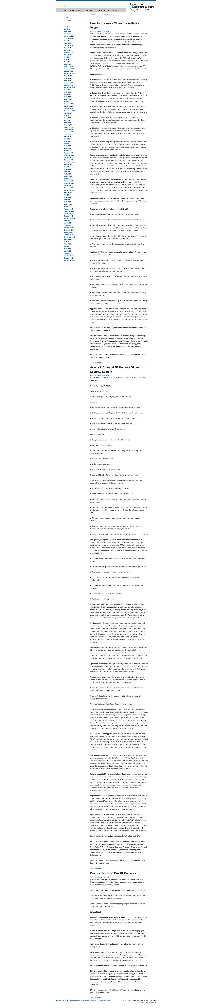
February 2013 (68, 253)
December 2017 (69, 129)
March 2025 (68, 34)
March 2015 (68, 204)
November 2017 (69, 132)
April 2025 (67, 31)
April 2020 (67, 80)
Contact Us (107, 1000)
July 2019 (67, 90)
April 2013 (67, 249)
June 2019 (67, 92)
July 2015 (67, 195)
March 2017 (68, 148)
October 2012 (68, 258)
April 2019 (67, 97)
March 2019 (68, 99)
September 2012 (69, 260)
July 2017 (67, 139)
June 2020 (67, 78)
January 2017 (68, 153)
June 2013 (67, 244)
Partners (106, 10)
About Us (63, 1000)
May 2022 (67, 50)
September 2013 (69, 237)
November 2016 (69, 157)
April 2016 (67, 174)
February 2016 (68, 178)
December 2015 (69, 183)
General (98, 362)
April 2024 (67, 43)
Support (99, 10)
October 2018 (68, 108)
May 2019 (67, 94)
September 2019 (69, 87)
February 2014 (68, 225)
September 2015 (69, 190)
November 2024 (69, 36)
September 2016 (69, 162)
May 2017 (67, 143)
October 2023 (68, 45)
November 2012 (69, 256)
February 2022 (68, 52)
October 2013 (68, 235)
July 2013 (67, 242)
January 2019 (68, 104)
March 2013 (68, 251)
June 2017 (67, 141)
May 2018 (67, 120)
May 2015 (67, 200)
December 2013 (69, 230)
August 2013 (68, 239)
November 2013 (69, 232)
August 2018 (68, 113)
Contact (114, 10)
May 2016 (67, 172)
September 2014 (69, 218)
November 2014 (69, 214)
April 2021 (67, 62)
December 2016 (69, 155)
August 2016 (68, 164)
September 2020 (69, 73)
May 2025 (67, 29)
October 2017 (68, 134)
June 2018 (67, 118)
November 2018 (69, 106)
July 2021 (67, 57)
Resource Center (89, 10)
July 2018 (67, 115)
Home (60, 6)
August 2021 (68, 55)
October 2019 (68, 85)
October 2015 (68, 188)
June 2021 (67, 59)
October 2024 (68, 38)
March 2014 (68, 223)
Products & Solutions (75, 10)
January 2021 (68, 66)
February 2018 (68, 125)
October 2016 (68, 160)
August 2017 (68, 136)
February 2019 (68, 101)
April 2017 (67, 146)
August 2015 (68, 193)
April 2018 (67, 122)
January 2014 (68, 228)
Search (66, 17)
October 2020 (68, 71)
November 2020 (69, 69)
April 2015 (67, 202)
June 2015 (67, 197)
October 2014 (68, 216)
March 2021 (68, 64)
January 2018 (68, 127)
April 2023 (67, 48)
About (64, 10)
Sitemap (153, 1002)
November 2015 (69, 185)
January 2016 (68, 181)
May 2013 (67, 246)
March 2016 (68, 176)
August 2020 (68, 76)
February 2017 (68, 150)
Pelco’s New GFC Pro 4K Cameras (113, 873)
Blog (65, 6)
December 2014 (69, 211)
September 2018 (69, 111)
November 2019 (69, 83)
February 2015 (68, 206)
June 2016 (67, 169)
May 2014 (67, 221)
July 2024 (67, 41)
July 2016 (67, 167)
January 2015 (68, 209)
